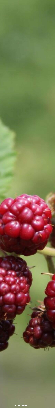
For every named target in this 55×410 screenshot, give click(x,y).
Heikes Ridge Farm (21, 405)
